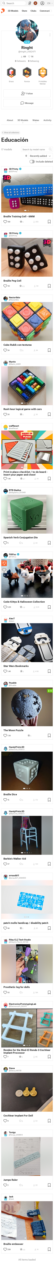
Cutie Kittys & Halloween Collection (24, 601)
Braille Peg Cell (12, 280)
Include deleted (44, 161)
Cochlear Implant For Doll (18, 1115)
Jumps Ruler (10, 1179)
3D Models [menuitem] (13, 10)
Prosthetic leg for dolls (16, 987)
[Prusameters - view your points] (35, 3)
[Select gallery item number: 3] (27, 338)
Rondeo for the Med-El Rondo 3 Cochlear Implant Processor (26, 1051)
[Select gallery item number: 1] (25, 210)
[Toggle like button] (5, 221)
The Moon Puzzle (13, 730)
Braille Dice (10, 794)
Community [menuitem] (46, 10)
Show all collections (11, 132)
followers (20, 61)
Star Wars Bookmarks (16, 666)
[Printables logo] (3, 10)
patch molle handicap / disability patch (25, 922)
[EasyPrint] (30, 3)
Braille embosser (13, 1244)
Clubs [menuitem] (33, 10)
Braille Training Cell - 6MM (19, 216)
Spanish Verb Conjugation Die (20, 537)
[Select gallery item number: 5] (31, 338)
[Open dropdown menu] (50, 34)
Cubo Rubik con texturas (17, 344)
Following (33, 61)
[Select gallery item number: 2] (28, 210)
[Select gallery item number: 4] (29, 338)
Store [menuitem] (24, 10)
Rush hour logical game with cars (22, 409)
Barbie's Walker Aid (14, 858)
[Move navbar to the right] (51, 10)
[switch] (32, 161)
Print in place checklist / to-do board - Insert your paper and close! (25, 473)
